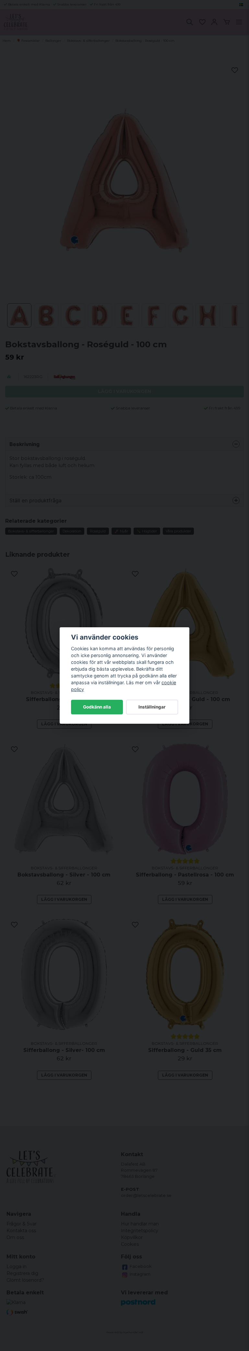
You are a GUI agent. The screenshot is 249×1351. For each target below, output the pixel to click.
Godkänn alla (97, 706)
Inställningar (152, 706)
